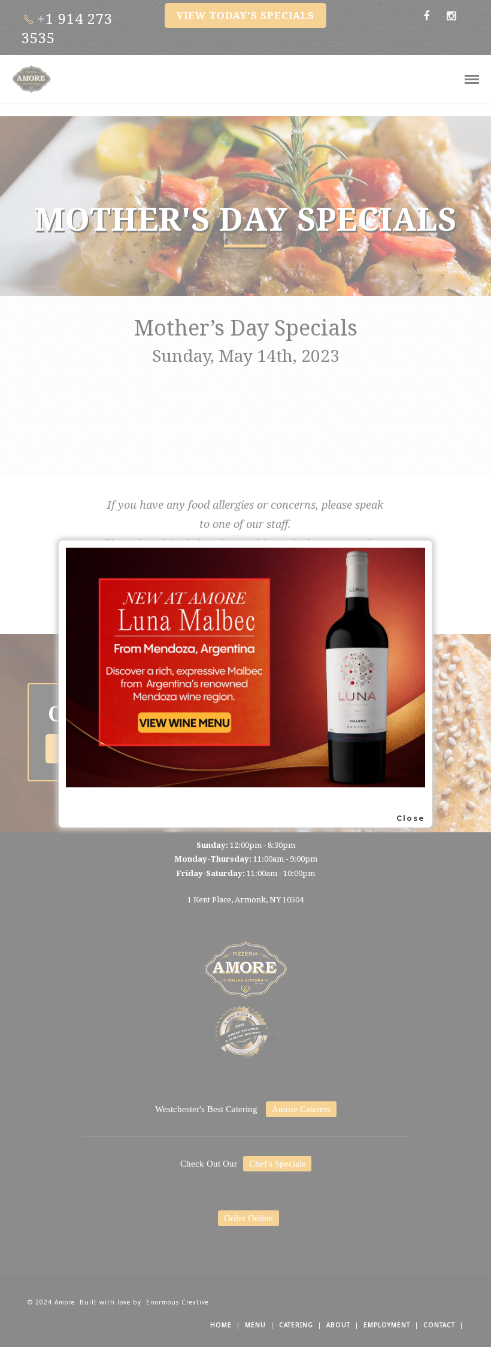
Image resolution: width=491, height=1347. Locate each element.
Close (410, 818)
